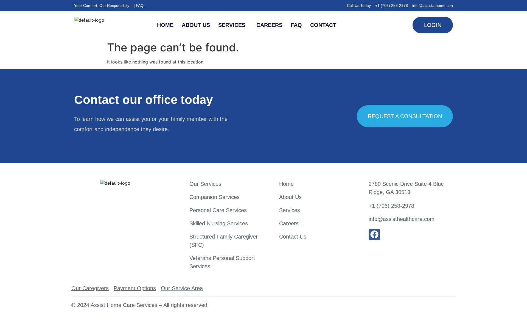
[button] (233, 25)
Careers (269, 25)
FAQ (296, 25)
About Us (196, 25)
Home (165, 25)
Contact (323, 25)
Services (231, 25)
